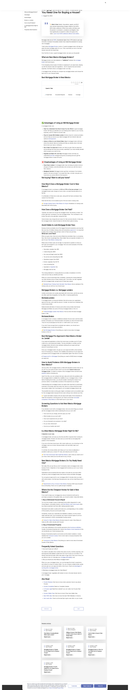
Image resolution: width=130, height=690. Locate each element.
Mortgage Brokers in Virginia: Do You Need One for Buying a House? (51, 651)
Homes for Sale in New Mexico (51, 520)
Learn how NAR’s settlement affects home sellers (66, 33)
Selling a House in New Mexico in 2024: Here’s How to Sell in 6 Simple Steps (74, 634)
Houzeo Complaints (49, 586)
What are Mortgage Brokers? (30, 12)
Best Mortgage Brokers (49, 330)
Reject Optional (87, 686)
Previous (46, 608)
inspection (53, 267)
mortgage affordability (66, 557)
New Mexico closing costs (55, 240)
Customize (74, 686)
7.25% (54, 40)
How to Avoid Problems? (29, 22)
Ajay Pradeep (49, 630)
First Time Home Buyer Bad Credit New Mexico (55, 454)
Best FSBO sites (48, 595)
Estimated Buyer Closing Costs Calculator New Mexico (57, 284)
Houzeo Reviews (48, 582)
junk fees (52, 155)
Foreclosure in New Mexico (50, 540)
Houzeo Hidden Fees (49, 593)
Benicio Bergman (71, 629)
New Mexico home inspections (72, 529)
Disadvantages (27, 17)
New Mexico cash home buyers (71, 504)
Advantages (27, 14)
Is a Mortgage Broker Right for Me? (31, 26)
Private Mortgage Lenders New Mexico (53, 311)
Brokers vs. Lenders (28, 20)
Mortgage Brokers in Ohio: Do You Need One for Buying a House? (95, 651)
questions (44, 373)
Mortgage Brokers (53, 46)
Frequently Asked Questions (30, 29)
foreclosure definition (75, 527)
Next (79, 608)
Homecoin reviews (53, 535)
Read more (47, 637)
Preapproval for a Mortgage (50, 356)
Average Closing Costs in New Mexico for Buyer (55, 203)
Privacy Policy (60, 688)
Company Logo (46, 83)
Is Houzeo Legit (48, 589)
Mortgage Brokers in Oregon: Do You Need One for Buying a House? (73, 651)
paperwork (73, 230)
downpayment (52, 138)
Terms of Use (52, 688)
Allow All (100, 686)
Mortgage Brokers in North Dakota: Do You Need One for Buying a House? (51, 668)
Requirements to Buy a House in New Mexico (55, 483)
